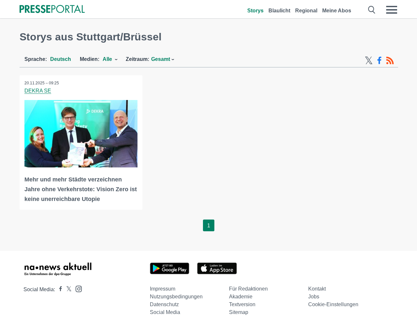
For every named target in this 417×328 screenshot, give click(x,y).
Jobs (313, 296)
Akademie (240, 296)
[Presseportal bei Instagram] (77, 288)
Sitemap (238, 312)
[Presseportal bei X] (67, 289)
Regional (306, 10)
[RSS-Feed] (390, 60)
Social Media (165, 312)
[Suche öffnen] (372, 9)
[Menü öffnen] (391, 9)
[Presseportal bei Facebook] (58, 289)
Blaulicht (279, 10)
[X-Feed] (369, 60)
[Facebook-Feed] (379, 60)
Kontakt (317, 289)
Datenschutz (164, 304)
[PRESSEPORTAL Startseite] (52, 9)
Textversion (242, 304)
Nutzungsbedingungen (176, 296)
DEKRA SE (37, 90)
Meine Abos (336, 10)
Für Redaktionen (248, 289)
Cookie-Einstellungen (333, 304)
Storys (255, 10)
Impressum (162, 289)
